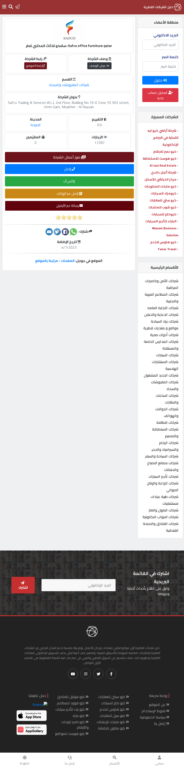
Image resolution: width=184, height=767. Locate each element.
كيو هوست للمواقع (70, 733)
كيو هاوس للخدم (113, 709)
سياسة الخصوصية (153, 717)
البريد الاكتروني (165, 35)
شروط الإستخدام (154, 711)
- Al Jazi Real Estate (164, 165)
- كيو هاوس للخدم (164, 242)
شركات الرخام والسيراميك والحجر (165, 446)
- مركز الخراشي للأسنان (161, 179)
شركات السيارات (167, 355)
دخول (158, 80)
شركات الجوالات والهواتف (166, 412)
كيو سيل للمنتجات (113, 715)
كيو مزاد (78, 715)
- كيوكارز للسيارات (164, 214)
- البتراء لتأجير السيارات (161, 221)
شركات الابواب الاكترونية (160, 516)
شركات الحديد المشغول (161, 375)
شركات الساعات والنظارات (167, 399)
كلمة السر (170, 57)
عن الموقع (157, 704)
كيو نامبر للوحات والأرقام (75, 724)
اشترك (23, 587)
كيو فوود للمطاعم (71, 703)
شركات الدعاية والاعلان (161, 314)
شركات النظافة (167, 422)
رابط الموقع (34, 66)
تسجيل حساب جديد (158, 95)
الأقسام (115, 763)
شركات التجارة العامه (162, 307)
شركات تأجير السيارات (163, 476)
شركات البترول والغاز (163, 510)
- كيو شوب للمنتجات (163, 207)
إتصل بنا (69, 763)
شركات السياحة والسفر (161, 456)
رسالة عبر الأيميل (67, 205)
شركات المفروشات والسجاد (69, 84)
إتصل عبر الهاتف (68, 193)
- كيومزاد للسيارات (164, 193)
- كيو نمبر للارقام (165, 151)
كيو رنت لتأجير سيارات (70, 709)
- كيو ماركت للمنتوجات (161, 186)
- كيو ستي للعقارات (164, 200)
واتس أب (69, 181)
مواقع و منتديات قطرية (160, 328)
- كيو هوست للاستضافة (160, 158)
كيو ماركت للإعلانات (111, 722)
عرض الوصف (97, 66)
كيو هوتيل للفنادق (71, 696)
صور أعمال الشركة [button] (67, 157)
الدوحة (36, 124)
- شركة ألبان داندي (164, 172)
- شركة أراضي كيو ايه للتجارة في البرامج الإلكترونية (162, 137)
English (24, 763)
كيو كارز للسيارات (113, 703)
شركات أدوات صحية (164, 334)
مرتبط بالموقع (46, 260)
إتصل (68, 169)
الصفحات (67, 260)
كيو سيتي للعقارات (112, 696)
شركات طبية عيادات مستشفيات (164, 500)
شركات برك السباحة (164, 321)
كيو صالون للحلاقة (112, 728)
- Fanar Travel (168, 249)
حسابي (159, 763)
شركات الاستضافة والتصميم (165, 432)
